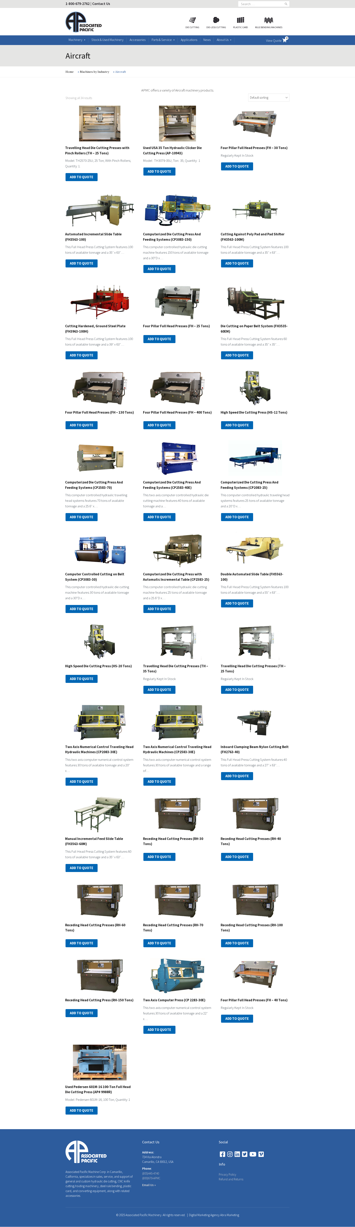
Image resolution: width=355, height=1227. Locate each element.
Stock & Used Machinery (107, 40)
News (207, 40)
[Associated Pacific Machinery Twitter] (244, 1154)
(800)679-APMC (151, 1178)
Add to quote (81, 177)
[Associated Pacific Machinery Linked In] (237, 1154)
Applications (189, 40)
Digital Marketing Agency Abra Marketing (214, 1215)
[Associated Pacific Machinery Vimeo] (261, 1154)
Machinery (75, 40)
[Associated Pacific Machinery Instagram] (230, 1154)
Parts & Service (162, 40)
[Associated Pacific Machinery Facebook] (222, 1154)
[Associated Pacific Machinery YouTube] (252, 1154)
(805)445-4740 (150, 1173)
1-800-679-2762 (78, 3)
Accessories (137, 40)
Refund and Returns (231, 1179)
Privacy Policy (227, 1174)
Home (70, 72)
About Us (222, 40)
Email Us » (149, 1185)
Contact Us (101, 3)
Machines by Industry (94, 72)
